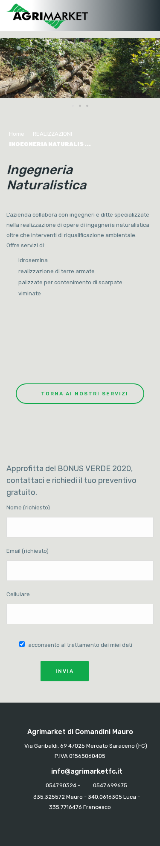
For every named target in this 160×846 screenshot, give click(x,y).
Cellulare (18, 594)
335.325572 (49, 797)
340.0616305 (105, 797)
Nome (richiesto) (28, 507)
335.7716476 (65, 807)
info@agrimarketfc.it (86, 771)
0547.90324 (61, 785)
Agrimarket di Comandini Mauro (80, 732)
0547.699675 (110, 785)
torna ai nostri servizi (84, 394)
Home (16, 134)
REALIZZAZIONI (52, 134)
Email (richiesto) (27, 551)
